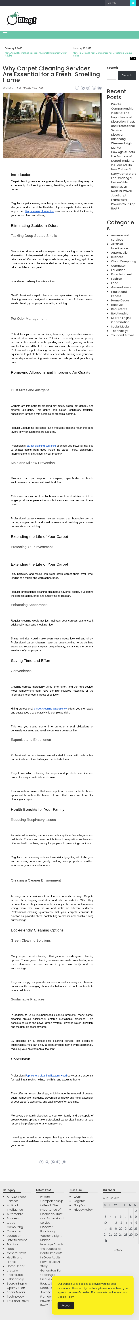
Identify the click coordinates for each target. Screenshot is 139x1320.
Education (118, 270)
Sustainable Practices (30, 87)
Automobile (119, 253)
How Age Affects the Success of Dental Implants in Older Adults (36, 54)
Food (114, 283)
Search (112, 68)
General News (121, 287)
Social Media (120, 326)
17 (105, 1229)
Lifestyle (117, 305)
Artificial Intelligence (119, 246)
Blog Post (80, 1205)
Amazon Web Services (120, 237)
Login (77, 1197)
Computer (118, 266)
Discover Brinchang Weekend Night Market (122, 141)
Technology (119, 331)
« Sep (118, 1250)
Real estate (119, 309)
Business (8, 87)
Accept (65, 1305)
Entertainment (121, 274)
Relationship (120, 313)
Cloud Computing (123, 261)
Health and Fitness (119, 294)
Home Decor (120, 300)
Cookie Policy (66, 1296)
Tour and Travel (122, 335)
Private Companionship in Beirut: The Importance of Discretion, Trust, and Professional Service (123, 117)
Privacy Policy (83, 1210)
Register (79, 1201)
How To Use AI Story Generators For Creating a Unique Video (102, 54)
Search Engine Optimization (121, 320)
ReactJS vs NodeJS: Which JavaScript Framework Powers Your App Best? (123, 198)
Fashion (116, 279)
